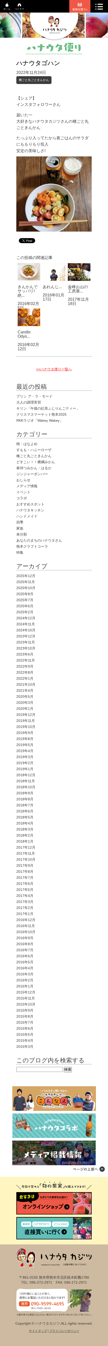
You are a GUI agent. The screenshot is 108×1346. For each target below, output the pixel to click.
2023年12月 (25, 636)
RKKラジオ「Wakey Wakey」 (39, 420)
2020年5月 (24, 696)
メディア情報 (26, 486)
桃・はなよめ (26, 444)
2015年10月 (25, 1004)
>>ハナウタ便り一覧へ (54, 369)
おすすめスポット (30, 504)
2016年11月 (25, 926)
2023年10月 (25, 648)
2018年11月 (25, 781)
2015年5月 (24, 1034)
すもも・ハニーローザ (33, 450)
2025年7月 (24, 600)
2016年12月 (25, 920)
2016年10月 (25, 932)
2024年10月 (25, 630)
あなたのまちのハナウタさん (39, 540)
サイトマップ (38, 1331)
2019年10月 (25, 727)
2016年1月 (24, 986)
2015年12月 (25, 992)
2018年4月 (24, 823)
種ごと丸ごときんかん (34, 80)
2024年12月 (25, 618)
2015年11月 (25, 998)
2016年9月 (24, 938)
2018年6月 (24, 811)
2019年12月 (25, 715)
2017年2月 (24, 908)
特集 (19, 552)
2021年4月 (24, 690)
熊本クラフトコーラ (32, 546)
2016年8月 (24, 944)
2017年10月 (25, 859)
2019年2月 (24, 763)
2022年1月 (24, 678)
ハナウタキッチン (30, 510)
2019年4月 (24, 751)
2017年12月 (25, 847)
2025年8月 (24, 594)
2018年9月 (24, 793)
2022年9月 (24, 666)
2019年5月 (24, 745)
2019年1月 (24, 769)
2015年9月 (24, 1010)
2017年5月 (24, 890)
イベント (23, 492)
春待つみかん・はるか (33, 468)
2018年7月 (24, 805)
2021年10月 (25, 684)
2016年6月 (24, 956)
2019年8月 (24, 739)
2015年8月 (24, 1016)
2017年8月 (24, 872)
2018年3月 (24, 829)
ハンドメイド (26, 516)
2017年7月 (24, 878)
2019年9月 (24, 733)
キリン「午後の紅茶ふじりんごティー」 (48, 408)
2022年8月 (24, 672)
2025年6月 (24, 606)
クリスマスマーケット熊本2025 (41, 414)
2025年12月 (25, 576)
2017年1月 (24, 914)
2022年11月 (25, 660)
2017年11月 (25, 853)
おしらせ (23, 480)
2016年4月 (24, 968)
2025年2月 (24, 612)
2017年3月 (24, 902)
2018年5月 (24, 817)
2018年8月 (24, 799)
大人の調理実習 (28, 402)
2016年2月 (24, 980)
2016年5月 (24, 962)
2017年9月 (24, 865)
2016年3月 (24, 974)
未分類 (21, 534)
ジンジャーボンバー (32, 474)
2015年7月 (24, 1022)
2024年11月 (25, 624)
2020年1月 (24, 709)
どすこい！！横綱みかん (35, 462)
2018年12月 (25, 775)
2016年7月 (24, 950)
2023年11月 (25, 642)
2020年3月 (24, 703)
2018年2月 (24, 835)
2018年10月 (25, 787)
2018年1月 (24, 841)
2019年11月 (25, 721)
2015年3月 (24, 1047)
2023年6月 (24, 654)
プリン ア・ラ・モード (34, 396)
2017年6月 (24, 884)
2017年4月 (24, 896)
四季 (19, 522)
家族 (19, 528)
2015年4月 (24, 1040)
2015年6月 (24, 1028)
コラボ (21, 498)
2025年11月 (25, 582)
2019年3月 (24, 757)
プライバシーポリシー (64, 1331)
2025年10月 (25, 588)
